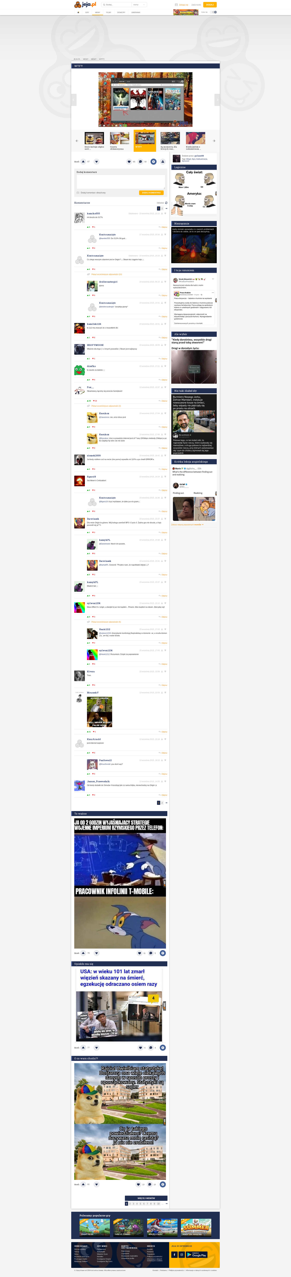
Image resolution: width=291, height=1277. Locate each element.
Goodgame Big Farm (104, 1261)
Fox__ (90, 387)
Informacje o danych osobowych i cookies (154, 1260)
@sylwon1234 (105, 633)
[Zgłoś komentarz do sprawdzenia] (162, 213)
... (162, 1204)
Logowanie (125, 1253)
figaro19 (91, 476)
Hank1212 (104, 629)
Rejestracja (125, 1251)
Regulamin (151, 1254)
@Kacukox (103, 438)
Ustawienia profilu (127, 1258)
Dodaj (210, 4)
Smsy (76, 1254)
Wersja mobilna (79, 1249)
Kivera (91, 671)
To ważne (80, 813)
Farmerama (101, 1249)
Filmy (108, 12)
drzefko (91, 366)
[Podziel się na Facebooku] (153, 162)
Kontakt (150, 1249)
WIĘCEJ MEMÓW (146, 1198)
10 (158, 1204)
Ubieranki (135, 12)
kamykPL (104, 539)
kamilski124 (94, 324)
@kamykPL (104, 565)
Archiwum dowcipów (81, 1256)
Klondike (100, 1256)
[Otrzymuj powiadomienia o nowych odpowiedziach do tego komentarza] (165, 234)
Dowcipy (121, 12)
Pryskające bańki (80, 1259)
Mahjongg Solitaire (81, 1261)
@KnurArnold (104, 764)
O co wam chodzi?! (86, 1058)
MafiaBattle (101, 1252)
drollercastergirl (108, 281)
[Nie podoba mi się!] (100, 162)
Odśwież (160, 203)
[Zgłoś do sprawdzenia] (162, 162)
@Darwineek (104, 544)
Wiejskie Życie (102, 1254)
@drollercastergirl (106, 307)
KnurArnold (94, 739)
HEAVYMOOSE (95, 345)
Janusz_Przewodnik (98, 781)
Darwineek (93, 518)
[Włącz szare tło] (213, 12)
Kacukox (104, 413)
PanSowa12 (105, 760)
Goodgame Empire (104, 1259)
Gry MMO (102, 1246)
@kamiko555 (104, 238)
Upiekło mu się (83, 964)
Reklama (150, 1252)
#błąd (188, 159)
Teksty (76, 1252)
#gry (193, 159)
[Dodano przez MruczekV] (99, 726)
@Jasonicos (104, 417)
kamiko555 (93, 213)
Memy (97, 12)
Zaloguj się (183, 5)
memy (86, 59)
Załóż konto (196, 5)
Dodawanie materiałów (129, 1256)
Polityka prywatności (154, 1256)
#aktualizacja (201, 159)
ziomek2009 (94, 455)
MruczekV (93, 692)
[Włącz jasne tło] (211, 12)
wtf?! (101, 59)
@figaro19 (103, 502)
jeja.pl (77, 59)
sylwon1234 (93, 603)
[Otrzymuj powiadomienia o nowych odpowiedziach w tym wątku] (165, 213)
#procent (185, 161)
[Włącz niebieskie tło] (215, 12)
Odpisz (164, 227)
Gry (87, 12)
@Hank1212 (104, 654)
